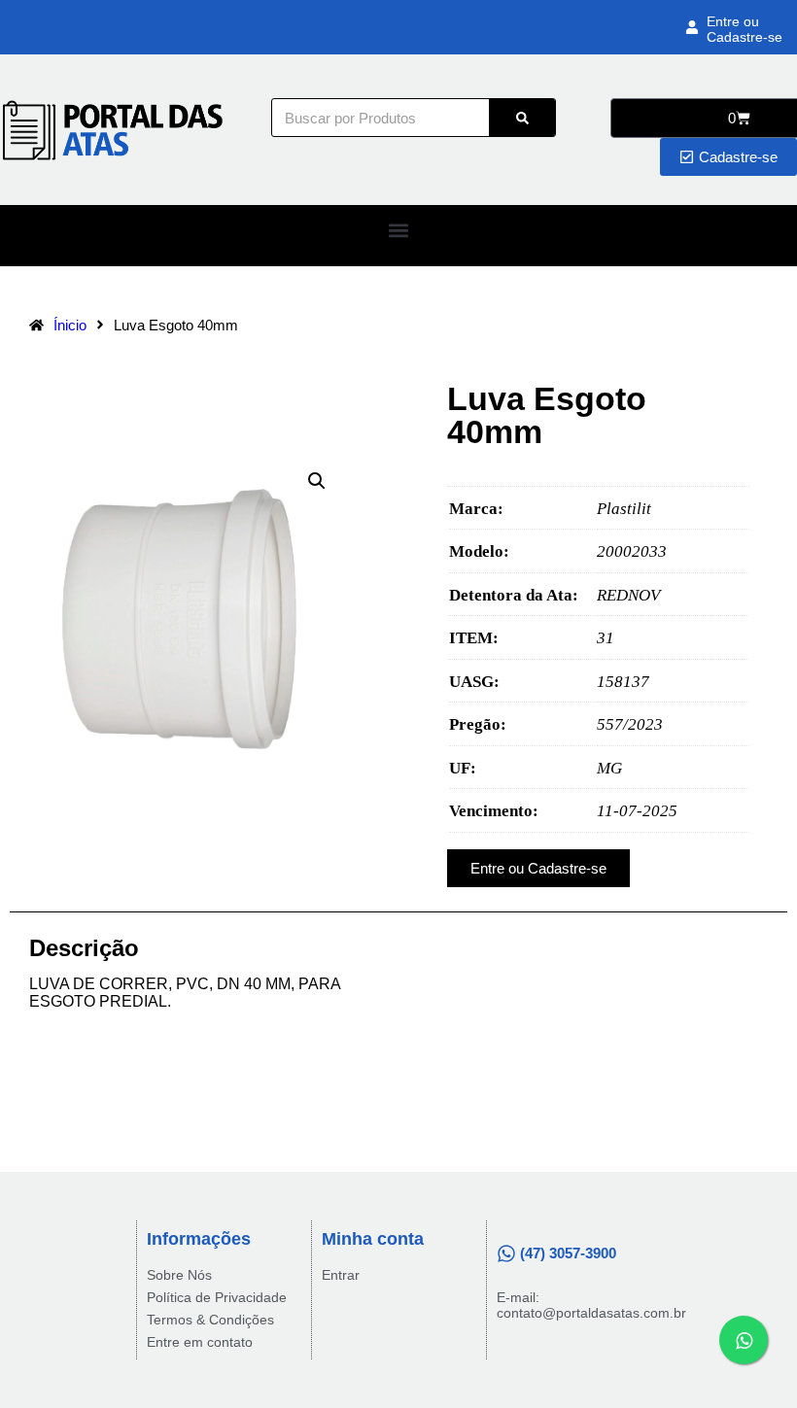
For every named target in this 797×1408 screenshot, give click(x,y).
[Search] (522, 117)
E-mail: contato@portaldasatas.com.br (591, 1305)
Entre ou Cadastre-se (744, 29)
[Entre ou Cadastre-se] (692, 27)
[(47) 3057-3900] (506, 1253)
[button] (399, 231)
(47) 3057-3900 (568, 1253)
